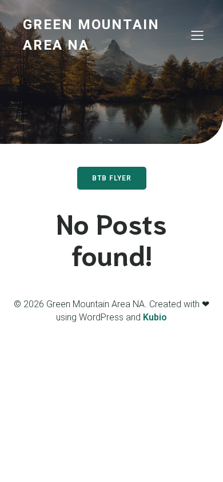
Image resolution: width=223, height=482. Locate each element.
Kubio (155, 317)
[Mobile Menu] (197, 34)
